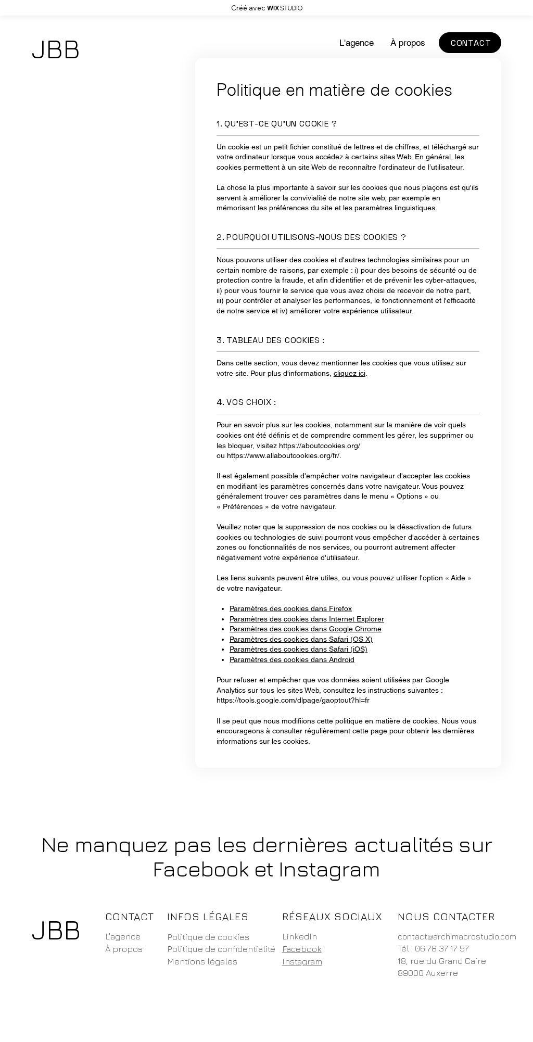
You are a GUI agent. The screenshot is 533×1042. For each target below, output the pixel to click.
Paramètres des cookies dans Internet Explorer (307, 619)
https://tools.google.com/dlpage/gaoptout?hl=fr (293, 700)
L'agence (123, 936)
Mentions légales (202, 961)
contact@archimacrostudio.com (457, 936)
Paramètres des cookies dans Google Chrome (306, 629)
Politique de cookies (208, 937)
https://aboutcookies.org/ (319, 445)
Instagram (302, 961)
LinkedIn (299, 936)
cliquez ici (349, 373)
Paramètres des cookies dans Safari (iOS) (298, 649)
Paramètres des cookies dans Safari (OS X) (301, 639)
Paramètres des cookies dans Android (292, 659)
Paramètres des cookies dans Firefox (291, 608)
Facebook (302, 949)
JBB (56, 48)
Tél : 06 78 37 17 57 (433, 948)
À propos (124, 949)
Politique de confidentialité (221, 949)
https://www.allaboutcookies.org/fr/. (284, 455)
